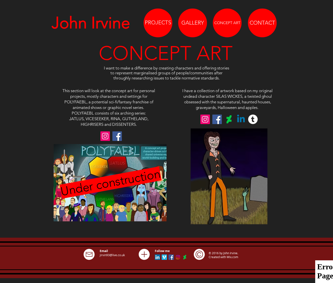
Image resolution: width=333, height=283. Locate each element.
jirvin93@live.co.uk (112, 255)
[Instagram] (105, 136)
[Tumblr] (253, 119)
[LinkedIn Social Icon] (157, 257)
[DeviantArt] (229, 119)
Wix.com (232, 257)
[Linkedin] (241, 119)
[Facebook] (117, 136)
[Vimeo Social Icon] (164, 257)
